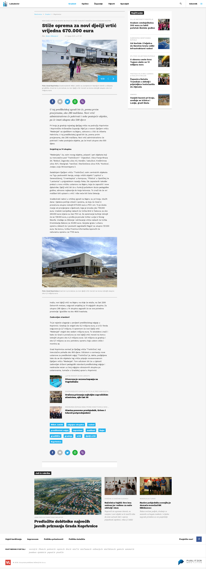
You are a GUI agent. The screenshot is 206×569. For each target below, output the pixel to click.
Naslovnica (38, 14)
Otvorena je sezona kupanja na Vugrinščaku (81, 380)
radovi (91, 424)
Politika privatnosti (53, 539)
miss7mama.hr (86, 549)
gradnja (68, 436)
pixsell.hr (60, 552)
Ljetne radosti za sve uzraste (77, 376)
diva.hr (68, 549)
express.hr (61, 549)
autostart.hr (129, 549)
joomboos (32, 552)
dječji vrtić (91, 436)
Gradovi (72, 4)
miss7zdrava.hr (110, 549)
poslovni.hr (51, 549)
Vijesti (111, 4)
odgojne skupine (75, 424)
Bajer (102, 430)
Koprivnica (57, 14)
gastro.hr (120, 549)
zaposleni (77, 430)
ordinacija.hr (98, 549)
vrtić (79, 436)
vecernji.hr (33, 549)
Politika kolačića (77, 539)
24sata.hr (42, 549)
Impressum (32, 539)
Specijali (124, 4)
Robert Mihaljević (52, 36)
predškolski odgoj (59, 430)
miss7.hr (76, 549)
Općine (85, 4)
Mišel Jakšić (57, 424)
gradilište (55, 436)
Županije (98, 4)
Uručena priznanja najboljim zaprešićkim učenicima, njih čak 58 (86, 396)
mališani (91, 430)
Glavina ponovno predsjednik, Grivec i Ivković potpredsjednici (85, 411)
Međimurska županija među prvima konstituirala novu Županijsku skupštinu (87, 407)
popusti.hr (51, 552)
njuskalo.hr (42, 552)
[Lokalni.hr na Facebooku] (199, 539)
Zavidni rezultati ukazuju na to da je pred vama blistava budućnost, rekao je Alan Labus (87, 391)
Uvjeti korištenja (13, 539)
